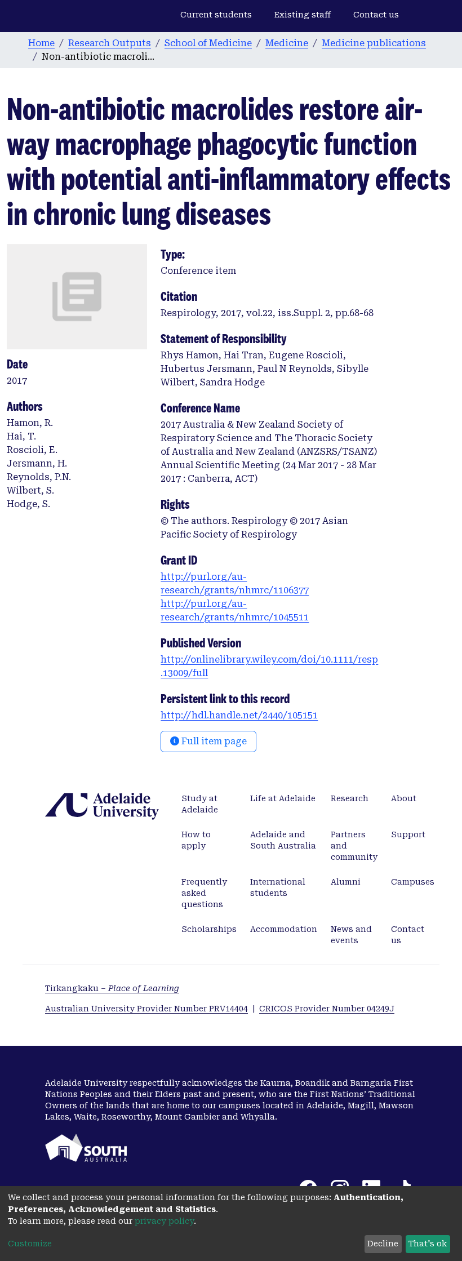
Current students (216, 14)
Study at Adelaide (199, 804)
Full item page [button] (213, 741)
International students (277, 887)
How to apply (196, 840)
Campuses (412, 881)
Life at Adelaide (283, 798)
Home (41, 43)
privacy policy (164, 1221)
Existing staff (302, 14)
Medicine (286, 43)
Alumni (346, 881)
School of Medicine (208, 43)
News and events (351, 935)
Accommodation (283, 929)
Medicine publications (374, 43)
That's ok (427, 1243)
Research (349, 798)
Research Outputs (109, 43)
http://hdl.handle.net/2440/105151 (239, 715)
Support (408, 834)
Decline (382, 1243)
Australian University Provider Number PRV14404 (146, 1008)
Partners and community (354, 846)
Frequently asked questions (204, 893)
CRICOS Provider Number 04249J (326, 1008)
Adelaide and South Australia (283, 840)
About (403, 798)
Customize (30, 1243)
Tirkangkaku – (112, 988)
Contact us (376, 14)
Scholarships (209, 929)
